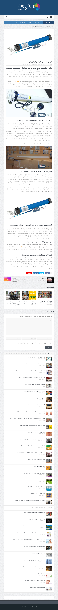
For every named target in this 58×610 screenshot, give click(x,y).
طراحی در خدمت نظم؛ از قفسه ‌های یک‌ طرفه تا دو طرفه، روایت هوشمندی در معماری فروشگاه (45, 301)
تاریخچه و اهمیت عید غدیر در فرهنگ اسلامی (36, 494)
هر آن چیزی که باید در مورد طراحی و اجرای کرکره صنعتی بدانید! (33, 560)
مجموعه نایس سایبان (19, 246)
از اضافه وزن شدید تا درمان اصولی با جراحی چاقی (36, 357)
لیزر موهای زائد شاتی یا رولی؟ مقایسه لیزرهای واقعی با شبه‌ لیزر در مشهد (25, 22)
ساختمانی (38, 64)
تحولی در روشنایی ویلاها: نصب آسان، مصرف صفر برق (35, 480)
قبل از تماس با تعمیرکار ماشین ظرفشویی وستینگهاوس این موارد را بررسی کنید (30, 371)
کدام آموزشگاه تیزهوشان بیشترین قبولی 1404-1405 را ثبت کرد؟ (32, 446)
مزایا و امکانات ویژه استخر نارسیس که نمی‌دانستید (35, 487)
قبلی (43, 278)
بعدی (15, 278)
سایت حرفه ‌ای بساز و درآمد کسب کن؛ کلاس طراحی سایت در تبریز (29, 302)
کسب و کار (34, 64)
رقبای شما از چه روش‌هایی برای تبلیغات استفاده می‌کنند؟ (41, 507)
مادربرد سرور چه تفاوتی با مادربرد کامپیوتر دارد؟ (36, 459)
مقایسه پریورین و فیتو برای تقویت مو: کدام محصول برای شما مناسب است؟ (31, 533)
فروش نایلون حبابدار (41, 280)
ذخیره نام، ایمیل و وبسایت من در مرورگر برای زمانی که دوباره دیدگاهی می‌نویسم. (34, 343)
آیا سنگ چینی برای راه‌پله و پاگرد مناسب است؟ (36, 553)
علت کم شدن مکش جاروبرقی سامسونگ (37, 587)
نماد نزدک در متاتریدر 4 (40, 574)
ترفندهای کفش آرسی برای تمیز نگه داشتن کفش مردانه (34, 546)
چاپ (28, 64)
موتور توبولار (16, 81)
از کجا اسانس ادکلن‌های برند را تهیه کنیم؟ (37, 519)
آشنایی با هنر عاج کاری (41, 398)
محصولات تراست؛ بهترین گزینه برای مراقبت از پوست (35, 384)
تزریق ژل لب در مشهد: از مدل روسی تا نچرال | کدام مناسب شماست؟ (32, 432)
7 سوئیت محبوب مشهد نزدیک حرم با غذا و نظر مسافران (34, 405)
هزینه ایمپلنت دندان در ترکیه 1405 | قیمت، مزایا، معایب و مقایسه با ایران (31, 377)
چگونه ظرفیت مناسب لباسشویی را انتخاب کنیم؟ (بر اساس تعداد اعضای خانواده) (30, 500)
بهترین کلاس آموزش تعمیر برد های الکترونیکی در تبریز (34, 473)
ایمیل (23, 64)
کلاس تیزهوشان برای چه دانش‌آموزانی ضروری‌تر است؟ (34, 391)
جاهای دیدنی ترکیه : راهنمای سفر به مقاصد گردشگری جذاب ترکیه (32, 526)
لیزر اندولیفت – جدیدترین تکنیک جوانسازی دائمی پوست (34, 580)
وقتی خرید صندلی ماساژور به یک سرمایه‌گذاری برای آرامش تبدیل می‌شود (13, 303)
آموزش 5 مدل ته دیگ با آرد (39, 466)
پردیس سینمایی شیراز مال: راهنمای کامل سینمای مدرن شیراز (33, 567)
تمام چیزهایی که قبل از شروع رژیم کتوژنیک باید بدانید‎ (34, 512)
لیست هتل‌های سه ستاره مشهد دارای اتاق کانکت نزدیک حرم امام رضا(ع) (31, 453)
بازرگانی (42, 64)
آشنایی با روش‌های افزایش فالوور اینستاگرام (19, 280)
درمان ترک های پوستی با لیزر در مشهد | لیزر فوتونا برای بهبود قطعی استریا (31, 412)
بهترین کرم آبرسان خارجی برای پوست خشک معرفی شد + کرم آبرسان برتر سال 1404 (29, 539)
